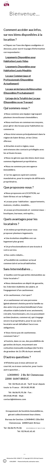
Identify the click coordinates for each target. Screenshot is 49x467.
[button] (5, 462)
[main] (24, 13)
